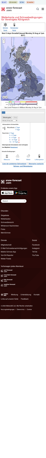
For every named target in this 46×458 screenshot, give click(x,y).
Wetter (28, 159)
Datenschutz (21, 309)
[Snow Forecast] (11, 9)
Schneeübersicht (7, 222)
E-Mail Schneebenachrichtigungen (14, 248)
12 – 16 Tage (13, 142)
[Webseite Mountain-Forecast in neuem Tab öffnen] (13, 2)
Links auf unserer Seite (9, 299)
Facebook (36, 245)
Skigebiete (5, 215)
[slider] (3, 112)
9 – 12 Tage (13, 140)
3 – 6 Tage (12, 135)
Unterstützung (26, 294)
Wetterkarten (5, 219)
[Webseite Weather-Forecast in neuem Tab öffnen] (30, 2)
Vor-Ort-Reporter (7, 255)
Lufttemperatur (39, 159)
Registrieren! (14, 147)
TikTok (34, 251)
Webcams (7, 159)
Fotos (3, 229)
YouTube (35, 255)
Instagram (36, 248)
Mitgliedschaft (6, 245)
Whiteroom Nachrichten (10, 225)
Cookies (29, 309)
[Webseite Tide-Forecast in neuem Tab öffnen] (22, 2)
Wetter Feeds (6, 258)
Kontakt (36, 294)
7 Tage (17, 129)
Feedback (24, 299)
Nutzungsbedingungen (8, 309)
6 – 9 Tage (12, 137)
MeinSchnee (5, 232)
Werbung (14, 294)
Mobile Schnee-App (8, 251)
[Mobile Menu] (43, 9)
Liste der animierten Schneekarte (14, 164)
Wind (17, 159)
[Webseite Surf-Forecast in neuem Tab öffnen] (4, 2)
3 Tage (17, 127)
